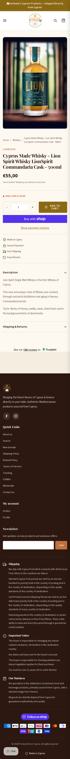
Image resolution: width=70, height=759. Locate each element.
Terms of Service (12, 466)
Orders (7, 511)
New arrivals (9, 447)
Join (61, 545)
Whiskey (16, 140)
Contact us (8, 492)
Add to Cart (55, 207)
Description (10, 272)
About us (7, 434)
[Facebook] (6, 416)
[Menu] (13, 20)
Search (6, 441)
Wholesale (8, 486)
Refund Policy (10, 460)
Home (6, 140)
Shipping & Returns (15, 327)
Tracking (7, 473)
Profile (6, 517)
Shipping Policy (11, 454)
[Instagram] (15, 416)
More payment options (35, 228)
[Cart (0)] (63, 20)
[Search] (55, 20)
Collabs (7, 479)
